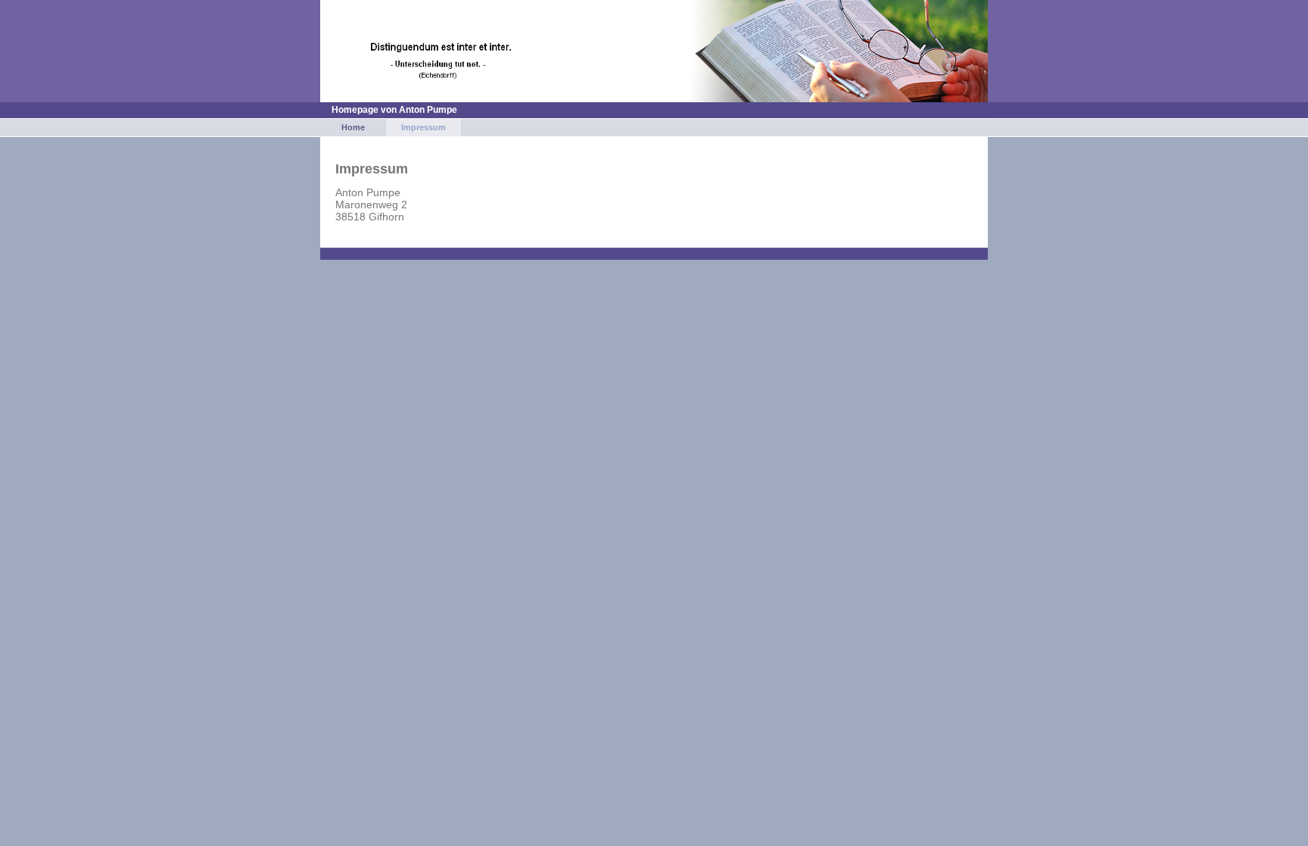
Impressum (423, 127)
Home (353, 127)
